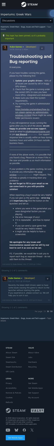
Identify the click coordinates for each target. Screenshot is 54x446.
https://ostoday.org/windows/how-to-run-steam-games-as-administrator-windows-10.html (32, 112)
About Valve (33, 352)
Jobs (30, 357)
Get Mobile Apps (15, 438)
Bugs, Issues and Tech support (33, 27)
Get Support (33, 393)
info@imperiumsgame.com (37, 131)
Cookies (9, 397)
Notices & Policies (13, 393)
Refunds (9, 402)
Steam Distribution (14, 367)
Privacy (9, 383)
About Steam (11, 352)
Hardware (32, 362)
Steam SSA (10, 357)
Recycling (32, 367)
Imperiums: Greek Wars (10, 27)
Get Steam (32, 383)
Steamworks (11, 362)
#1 (49, 300)
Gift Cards (10, 371)
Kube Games (16, 47)
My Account (33, 397)
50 (51, 311)
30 (48, 311)
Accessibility (11, 388)
